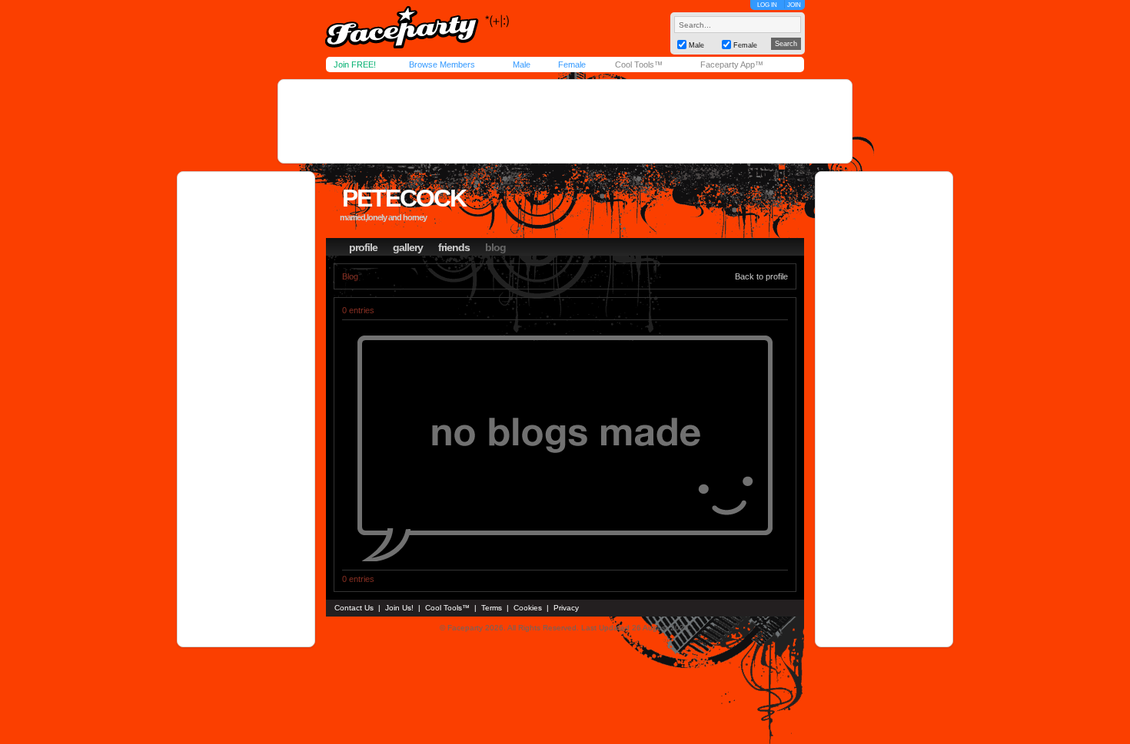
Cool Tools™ (639, 64)
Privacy (566, 607)
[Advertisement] (565, 121)
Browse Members (442, 64)
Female (572, 64)
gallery (408, 247)
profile (363, 247)
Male (521, 64)
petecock (404, 198)
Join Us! (399, 607)
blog (495, 247)
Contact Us (354, 607)
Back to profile (761, 276)
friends (454, 247)
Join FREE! (355, 64)
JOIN (794, 5)
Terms (491, 607)
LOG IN (767, 5)
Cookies (527, 607)
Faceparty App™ (731, 64)
